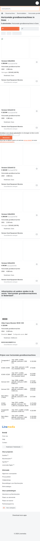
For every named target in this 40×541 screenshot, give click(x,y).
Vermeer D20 (5, 389)
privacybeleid (28, 140)
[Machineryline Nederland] (13, 3)
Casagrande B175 (5, 410)
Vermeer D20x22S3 (8, 263)
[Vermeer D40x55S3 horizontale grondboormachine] (20, 48)
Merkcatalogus (6, 486)
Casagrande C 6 (5, 361)
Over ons (5, 436)
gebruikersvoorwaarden (7, 142)
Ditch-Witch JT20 (4, 417)
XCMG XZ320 (5, 374)
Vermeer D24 (5, 382)
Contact (4, 442)
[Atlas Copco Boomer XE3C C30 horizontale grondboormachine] (20, 310)
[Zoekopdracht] (37, 9)
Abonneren (6, 137)
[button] (37, 3)
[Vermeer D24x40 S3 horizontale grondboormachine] (20, 155)
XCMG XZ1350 (3, 404)
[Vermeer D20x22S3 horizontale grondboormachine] (20, 250)
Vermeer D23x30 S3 (8, 110)
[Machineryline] (2, 13)
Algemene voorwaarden (9, 473)
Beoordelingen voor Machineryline (12, 483)
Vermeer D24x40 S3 (8, 167)
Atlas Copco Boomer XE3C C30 (12, 323)
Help (3, 439)
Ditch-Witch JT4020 (4, 396)
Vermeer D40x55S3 (8, 61)
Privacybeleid (6, 477)
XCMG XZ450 (5, 368)
